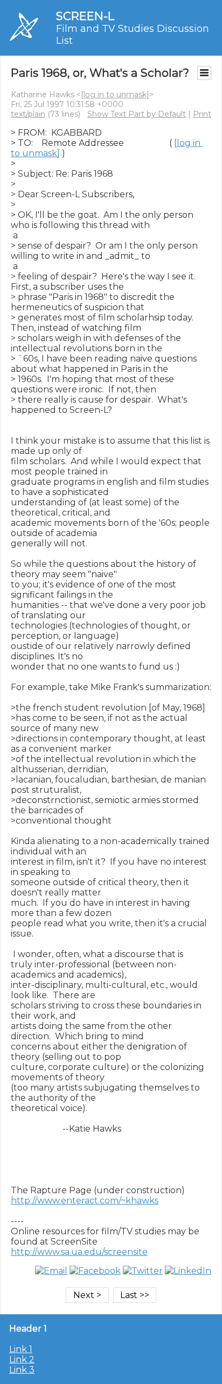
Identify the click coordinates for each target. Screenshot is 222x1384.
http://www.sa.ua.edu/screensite (79, 1252)
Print (202, 114)
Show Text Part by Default (136, 114)
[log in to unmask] (115, 94)
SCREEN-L (85, 16)
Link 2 (21, 1359)
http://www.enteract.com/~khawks (84, 1200)
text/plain (28, 114)
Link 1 (20, 1349)
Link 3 (21, 1370)
